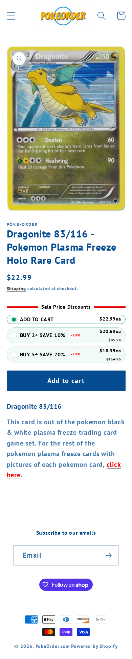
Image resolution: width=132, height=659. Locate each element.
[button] (11, 15)
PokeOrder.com (53, 646)
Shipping (16, 289)
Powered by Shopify (94, 646)
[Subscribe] (108, 555)
